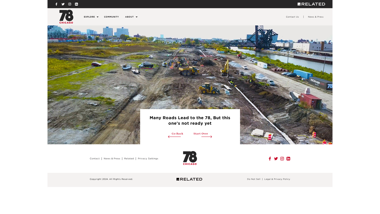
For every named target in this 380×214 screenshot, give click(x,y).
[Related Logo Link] (311, 4)
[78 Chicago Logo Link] (190, 164)
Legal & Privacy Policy (277, 179)
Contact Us (292, 17)
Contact (95, 158)
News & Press (316, 17)
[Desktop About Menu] (136, 17)
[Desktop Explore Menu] (97, 17)
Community (111, 17)
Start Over (201, 133)
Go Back (183, 133)
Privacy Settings (148, 158)
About (129, 17)
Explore (89, 17)
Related (129, 158)
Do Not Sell (254, 179)
